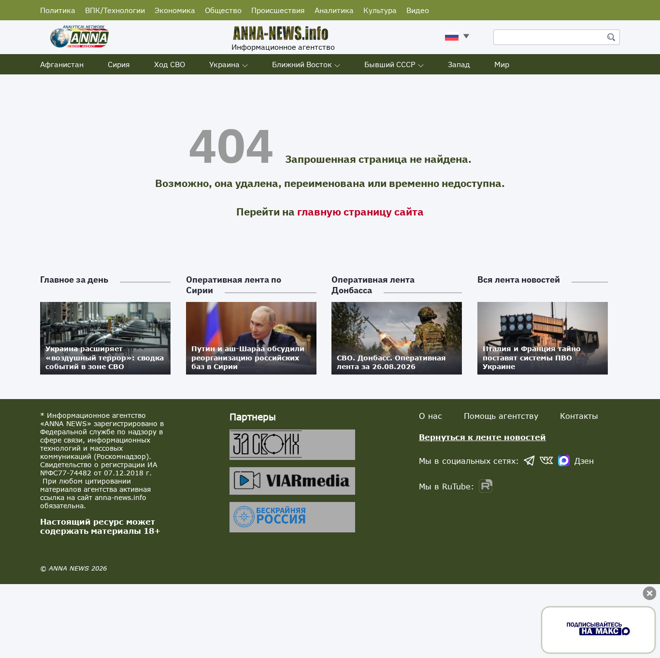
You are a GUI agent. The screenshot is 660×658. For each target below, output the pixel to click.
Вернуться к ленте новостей (482, 437)
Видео (417, 10)
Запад (459, 64)
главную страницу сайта (360, 211)
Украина (224, 64)
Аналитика (334, 10)
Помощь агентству (501, 415)
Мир (501, 64)
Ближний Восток (302, 64)
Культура (380, 10)
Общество (223, 10)
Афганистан (62, 64)
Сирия (119, 64)
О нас (430, 415)
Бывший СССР (390, 64)
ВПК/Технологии (115, 10)
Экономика (175, 10)
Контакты (579, 415)
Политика (57, 10)
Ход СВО (169, 64)
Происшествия (278, 10)
